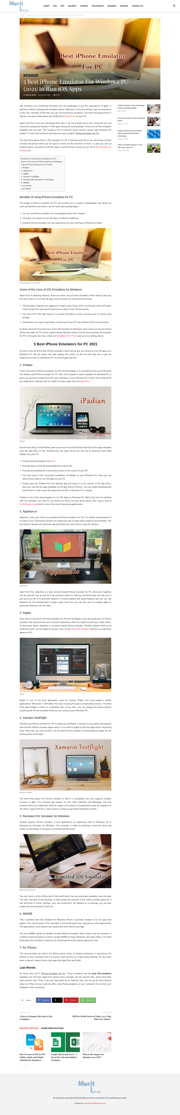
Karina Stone (31, 95)
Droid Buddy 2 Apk (28, 504)
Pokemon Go (69, 116)
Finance (124, 6)
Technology (98, 6)
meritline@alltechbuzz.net (95, 1103)
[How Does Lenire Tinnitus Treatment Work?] (153, 121)
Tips (62, 6)
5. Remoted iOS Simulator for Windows (37, 180)
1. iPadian (25, 168)
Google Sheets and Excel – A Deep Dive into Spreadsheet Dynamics (64, 1057)
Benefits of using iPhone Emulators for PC (39, 159)
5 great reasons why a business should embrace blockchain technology (130, 133)
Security (72, 6)
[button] (174, 6)
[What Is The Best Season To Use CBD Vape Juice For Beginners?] (153, 148)
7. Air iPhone (26, 186)
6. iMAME (25, 183)
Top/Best (30, 15)
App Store (85, 381)
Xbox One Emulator (80, 629)
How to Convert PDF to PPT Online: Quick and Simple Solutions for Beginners (32, 1057)
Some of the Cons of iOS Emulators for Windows (41, 162)
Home (22, 15)
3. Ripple (24, 174)
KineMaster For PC (65, 336)
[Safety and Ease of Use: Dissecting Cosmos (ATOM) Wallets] (153, 108)
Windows (34, 75)
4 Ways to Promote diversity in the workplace (36, 1017)
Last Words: (26, 189)
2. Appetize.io (27, 171)
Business (112, 6)
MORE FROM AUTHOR (52, 1028)
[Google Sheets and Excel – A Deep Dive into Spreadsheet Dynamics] (65, 1042)
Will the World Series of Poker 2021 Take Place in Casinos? (91, 1017)
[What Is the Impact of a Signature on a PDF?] (97, 1042)
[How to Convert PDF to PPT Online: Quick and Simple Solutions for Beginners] (34, 1042)
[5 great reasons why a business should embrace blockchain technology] (153, 134)
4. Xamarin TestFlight (30, 177)
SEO (55, 6)
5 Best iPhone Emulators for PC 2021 (36, 165)
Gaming (84, 6)
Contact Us (137, 6)
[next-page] (25, 1065)
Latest (46, 6)
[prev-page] (21, 1065)
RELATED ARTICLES (29, 1028)
